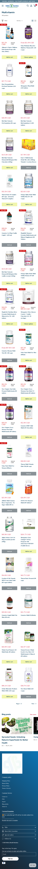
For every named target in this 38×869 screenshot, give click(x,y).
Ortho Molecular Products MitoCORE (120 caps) (9, 690)
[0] (35, 6)
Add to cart (9, 57)
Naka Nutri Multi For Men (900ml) (28, 353)
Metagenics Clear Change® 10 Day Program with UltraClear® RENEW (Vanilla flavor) (27, 541)
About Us (4, 806)
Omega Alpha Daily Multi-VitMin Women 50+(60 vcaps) (28, 275)
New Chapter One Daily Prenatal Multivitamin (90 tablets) (9, 391)
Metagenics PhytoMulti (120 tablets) (27, 87)
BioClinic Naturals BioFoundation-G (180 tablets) (27, 123)
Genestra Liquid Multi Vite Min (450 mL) (9, 616)
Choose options (28, 57)
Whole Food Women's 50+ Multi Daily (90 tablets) (9, 651)
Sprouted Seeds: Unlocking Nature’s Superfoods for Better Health (15, 740)
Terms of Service (6, 788)
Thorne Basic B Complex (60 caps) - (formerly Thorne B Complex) (9, 196)
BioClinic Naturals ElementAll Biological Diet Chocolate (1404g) (9, 160)
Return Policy (5, 783)
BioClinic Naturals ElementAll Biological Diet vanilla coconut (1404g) (9, 274)
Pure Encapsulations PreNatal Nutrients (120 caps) (9, 86)
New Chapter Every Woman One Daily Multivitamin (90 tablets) (9, 429)
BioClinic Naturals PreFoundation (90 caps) (9, 122)
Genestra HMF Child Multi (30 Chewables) (27, 427)
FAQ (3, 799)
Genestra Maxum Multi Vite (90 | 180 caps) (8, 352)
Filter (6, 20)
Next (33, 703)
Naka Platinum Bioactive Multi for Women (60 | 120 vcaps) (28, 48)
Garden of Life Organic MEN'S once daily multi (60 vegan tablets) (8, 580)
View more (33, 714)
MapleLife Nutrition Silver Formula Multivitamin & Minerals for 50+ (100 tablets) (9, 315)
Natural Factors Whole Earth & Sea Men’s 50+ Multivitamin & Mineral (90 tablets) (28, 653)
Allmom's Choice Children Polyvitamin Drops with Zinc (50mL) (9, 49)
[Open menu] (3, 5)
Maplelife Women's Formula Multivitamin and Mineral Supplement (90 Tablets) (28, 236)
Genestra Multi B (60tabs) (28, 615)
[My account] (31, 6)
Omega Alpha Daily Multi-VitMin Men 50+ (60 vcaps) (28, 196)
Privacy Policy (5, 786)
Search (3, 801)
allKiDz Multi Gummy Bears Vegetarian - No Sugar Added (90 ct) (8, 503)
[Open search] (28, 6)
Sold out (28, 167)
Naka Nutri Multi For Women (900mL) (8, 467)
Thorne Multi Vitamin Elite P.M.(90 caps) (27, 465)
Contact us (4, 796)
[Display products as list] (35, 20)
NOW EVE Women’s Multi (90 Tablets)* (27, 501)
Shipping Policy (6, 781)
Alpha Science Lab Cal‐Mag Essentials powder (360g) (8, 539)
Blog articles (5, 804)
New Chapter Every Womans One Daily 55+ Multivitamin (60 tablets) (28, 391)
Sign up (10, 858)
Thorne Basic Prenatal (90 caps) (28, 579)
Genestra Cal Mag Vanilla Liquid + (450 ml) (9, 234)
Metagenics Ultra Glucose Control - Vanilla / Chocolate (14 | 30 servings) (28, 315)
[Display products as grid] (32, 20)
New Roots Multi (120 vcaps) (27, 690)
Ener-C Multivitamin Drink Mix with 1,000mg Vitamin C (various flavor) (28, 160)
